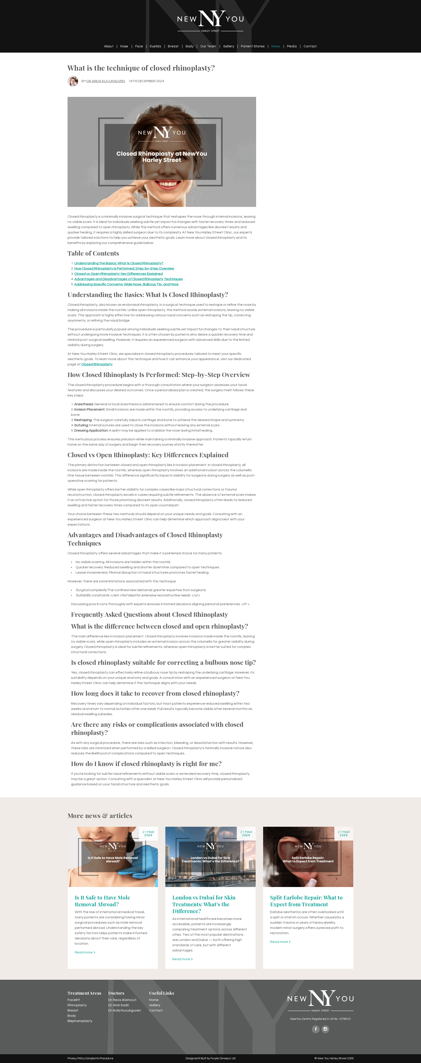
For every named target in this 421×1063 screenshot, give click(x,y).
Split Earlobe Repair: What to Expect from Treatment (306, 901)
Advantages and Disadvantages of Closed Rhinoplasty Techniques (128, 279)
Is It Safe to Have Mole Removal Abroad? (102, 901)
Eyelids (155, 46)
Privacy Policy (76, 1058)
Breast (173, 46)
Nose (124, 46)
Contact (310, 46)
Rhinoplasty (77, 1005)
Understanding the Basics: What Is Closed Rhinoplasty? (118, 263)
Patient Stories (252, 46)
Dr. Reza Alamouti (122, 1000)
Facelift (74, 1000)
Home (154, 1000)
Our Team (208, 46)
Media (292, 46)
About (108, 46)
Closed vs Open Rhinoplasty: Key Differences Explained (118, 274)
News (275, 46)
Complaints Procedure (99, 1058)
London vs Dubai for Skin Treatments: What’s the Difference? (203, 904)
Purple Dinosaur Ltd (222, 1058)
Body (190, 46)
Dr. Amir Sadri (118, 1005)
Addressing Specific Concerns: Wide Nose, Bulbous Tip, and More (126, 284)
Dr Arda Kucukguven (106, 81)
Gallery (228, 46)
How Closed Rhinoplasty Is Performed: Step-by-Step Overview (124, 268)
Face (139, 46)
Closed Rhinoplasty (96, 364)
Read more (84, 952)
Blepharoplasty (80, 1021)
